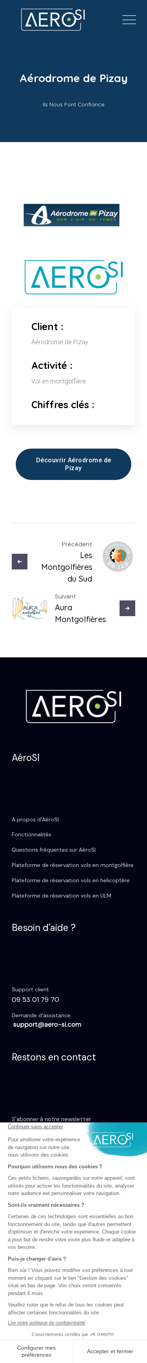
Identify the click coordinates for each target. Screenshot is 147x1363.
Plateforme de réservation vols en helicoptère (71, 880)
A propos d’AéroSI (35, 819)
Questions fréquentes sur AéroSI (54, 849)
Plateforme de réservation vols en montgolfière (73, 865)
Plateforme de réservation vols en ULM (61, 895)
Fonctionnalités (31, 834)
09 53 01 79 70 (35, 999)
